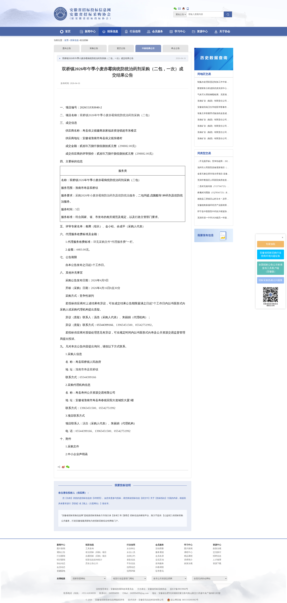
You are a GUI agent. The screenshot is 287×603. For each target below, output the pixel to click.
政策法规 (217, 548)
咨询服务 (159, 563)
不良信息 (131, 563)
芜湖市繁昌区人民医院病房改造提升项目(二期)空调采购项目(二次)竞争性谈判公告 (213, 180)
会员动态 (61, 567)
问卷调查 (159, 567)
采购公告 (94, 48)
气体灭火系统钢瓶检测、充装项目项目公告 (213, 94)
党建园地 (61, 571)
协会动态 (61, 563)
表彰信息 (131, 560)
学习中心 (180, 31)
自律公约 (131, 556)
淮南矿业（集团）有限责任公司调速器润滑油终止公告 (213, 126)
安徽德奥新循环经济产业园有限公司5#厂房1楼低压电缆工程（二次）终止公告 (213, 205)
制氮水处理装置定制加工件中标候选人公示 (213, 82)
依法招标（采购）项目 (96, 552)
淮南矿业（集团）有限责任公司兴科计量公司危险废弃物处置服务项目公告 (213, 120)
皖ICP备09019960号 (179, 589)
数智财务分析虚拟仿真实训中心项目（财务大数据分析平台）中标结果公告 (213, 88)
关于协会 (224, 31)
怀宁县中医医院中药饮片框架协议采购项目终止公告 (213, 211)
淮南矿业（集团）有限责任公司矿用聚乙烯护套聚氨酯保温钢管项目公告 (213, 101)
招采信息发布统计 (94, 560)
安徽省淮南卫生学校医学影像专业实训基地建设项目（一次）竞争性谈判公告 (213, 107)
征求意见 (159, 571)
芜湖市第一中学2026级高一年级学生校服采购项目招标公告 (213, 218)
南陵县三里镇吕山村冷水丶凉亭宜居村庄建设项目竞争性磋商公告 (213, 199)
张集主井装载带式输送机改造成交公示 (213, 113)
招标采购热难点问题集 (271, 280)
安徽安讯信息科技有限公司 (151, 600)
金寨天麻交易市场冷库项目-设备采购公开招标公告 (213, 174)
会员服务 (157, 31)
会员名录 (159, 556)
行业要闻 (61, 556)
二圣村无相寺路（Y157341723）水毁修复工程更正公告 (213, 186)
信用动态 (131, 567)
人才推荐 (217, 560)
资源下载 (217, 563)
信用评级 (131, 571)
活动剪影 (159, 548)
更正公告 (121, 48)
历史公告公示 (92, 563)
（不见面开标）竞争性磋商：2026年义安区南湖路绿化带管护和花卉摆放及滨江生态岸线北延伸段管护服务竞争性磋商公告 (213, 161)
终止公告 (175, 48)
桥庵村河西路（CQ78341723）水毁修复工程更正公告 (213, 192)
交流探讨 (217, 552)
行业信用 (135, 31)
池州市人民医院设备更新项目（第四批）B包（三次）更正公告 (213, 167)
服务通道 (159, 552)
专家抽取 (270, 244)
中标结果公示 (148, 48)
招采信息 (112, 31)
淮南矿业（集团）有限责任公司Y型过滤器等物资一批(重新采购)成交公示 (213, 132)
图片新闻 (61, 548)
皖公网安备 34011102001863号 (184, 600)
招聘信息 (217, 556)
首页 (68, 31)
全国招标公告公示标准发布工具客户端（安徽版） (271, 268)
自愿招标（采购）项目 (96, 556)
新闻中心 (90, 31)
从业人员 (131, 552)
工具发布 (90, 548)
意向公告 (66, 48)
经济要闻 (61, 560)
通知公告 (61, 552)
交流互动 (159, 560)
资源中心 (202, 31)
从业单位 (131, 548)
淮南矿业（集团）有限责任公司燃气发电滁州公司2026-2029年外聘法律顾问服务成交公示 (213, 138)
